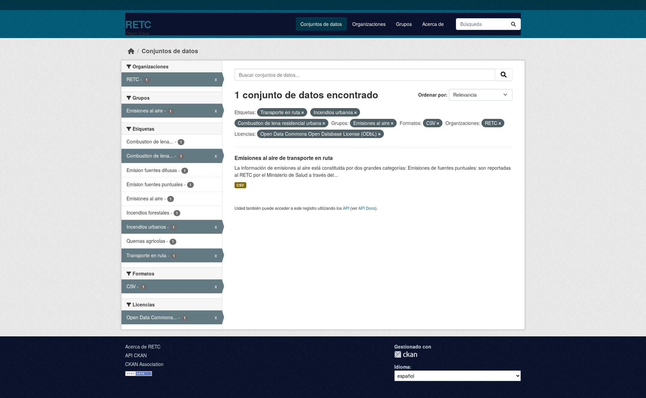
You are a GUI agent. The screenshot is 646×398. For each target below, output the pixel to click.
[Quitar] (302, 112)
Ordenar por (432, 94)
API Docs (366, 208)
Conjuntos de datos (321, 24)
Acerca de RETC (142, 346)
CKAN (405, 354)
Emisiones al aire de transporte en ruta (284, 158)
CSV (240, 185)
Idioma (402, 366)
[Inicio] (131, 50)
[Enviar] (513, 24)
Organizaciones (369, 24)
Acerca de (433, 24)
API (346, 208)
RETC (138, 24)
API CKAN (136, 355)
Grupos (404, 24)
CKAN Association (144, 364)
